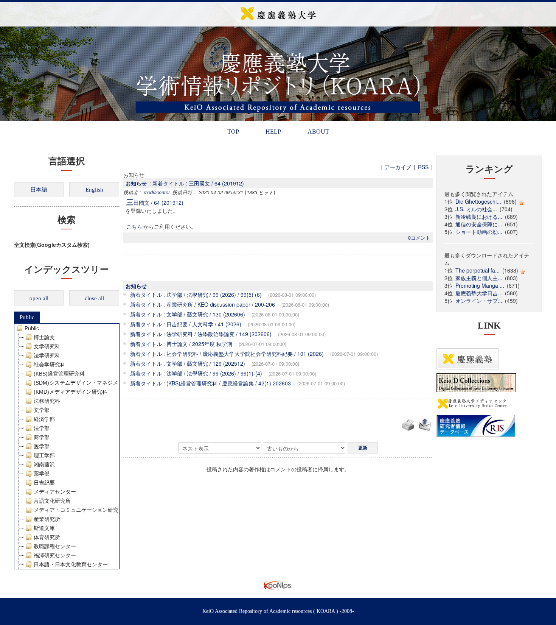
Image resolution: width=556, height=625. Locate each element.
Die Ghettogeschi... (478, 201)
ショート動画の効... (478, 231)
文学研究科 (47, 346)
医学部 (42, 446)
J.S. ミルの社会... (476, 209)
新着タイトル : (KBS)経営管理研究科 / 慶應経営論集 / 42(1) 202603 (210, 383)
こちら (134, 226)
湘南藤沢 (44, 464)
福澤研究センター (55, 555)
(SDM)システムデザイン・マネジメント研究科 (89, 383)
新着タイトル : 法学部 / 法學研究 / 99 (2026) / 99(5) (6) (196, 294)
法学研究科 (47, 355)
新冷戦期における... (478, 216)
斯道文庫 (44, 528)
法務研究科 (47, 401)
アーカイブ (398, 167)
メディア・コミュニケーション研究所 (79, 510)
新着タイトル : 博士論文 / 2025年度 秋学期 (181, 344)
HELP (273, 131)
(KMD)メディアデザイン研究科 (70, 392)
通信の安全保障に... (478, 224)
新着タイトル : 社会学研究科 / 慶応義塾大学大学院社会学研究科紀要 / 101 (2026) (227, 353)
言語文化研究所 (52, 501)
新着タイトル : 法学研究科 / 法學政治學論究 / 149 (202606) (201, 334)
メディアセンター (55, 492)
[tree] (67, 446)
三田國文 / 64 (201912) (154, 202)
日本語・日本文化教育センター (71, 564)
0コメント (419, 237)
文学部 (42, 410)
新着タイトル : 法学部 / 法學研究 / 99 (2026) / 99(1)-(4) (196, 373)
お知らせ (136, 183)
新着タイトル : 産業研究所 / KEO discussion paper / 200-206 (202, 304)
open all (39, 298)
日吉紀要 (44, 483)
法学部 (42, 428)
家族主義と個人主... (478, 278)
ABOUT (318, 131)
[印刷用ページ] (408, 423)
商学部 (42, 437)
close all (94, 298)
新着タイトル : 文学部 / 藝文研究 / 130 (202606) (187, 314)
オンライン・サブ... (478, 300)
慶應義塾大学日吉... (478, 293)
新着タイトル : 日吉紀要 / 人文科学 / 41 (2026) (185, 324)
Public (27, 317)
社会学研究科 (49, 365)
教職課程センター (55, 546)
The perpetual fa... (477, 270)
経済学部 (44, 419)
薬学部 (42, 474)
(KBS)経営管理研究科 (59, 374)
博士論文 (44, 337)
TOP (233, 131)
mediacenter (157, 192)
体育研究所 (47, 537)
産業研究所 (47, 519)
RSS (423, 167)
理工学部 (44, 455)
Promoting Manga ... (479, 285)
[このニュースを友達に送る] (425, 423)
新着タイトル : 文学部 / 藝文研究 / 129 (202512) (187, 363)
